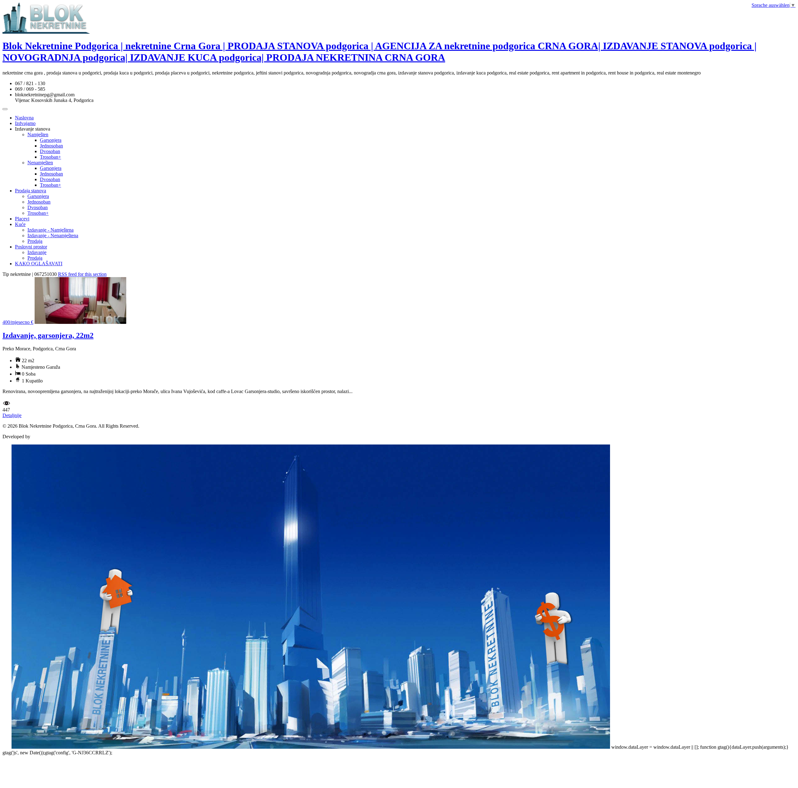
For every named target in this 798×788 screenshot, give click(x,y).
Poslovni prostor (31, 246)
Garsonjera (50, 140)
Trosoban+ (50, 157)
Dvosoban (50, 151)
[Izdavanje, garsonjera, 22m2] (80, 322)
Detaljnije (12, 415)
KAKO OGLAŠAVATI (38, 263)
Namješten (37, 134)
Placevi (22, 218)
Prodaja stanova (30, 190)
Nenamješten (40, 162)
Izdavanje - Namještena (50, 230)
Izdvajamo (25, 123)
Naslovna (24, 117)
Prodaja (34, 241)
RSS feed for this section (82, 274)
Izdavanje (36, 252)
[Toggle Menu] (4, 109)
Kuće (20, 224)
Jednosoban (51, 145)
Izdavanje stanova (32, 129)
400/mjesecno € (17, 322)
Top (6, 747)
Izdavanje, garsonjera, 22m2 (48, 335)
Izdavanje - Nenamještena (52, 235)
